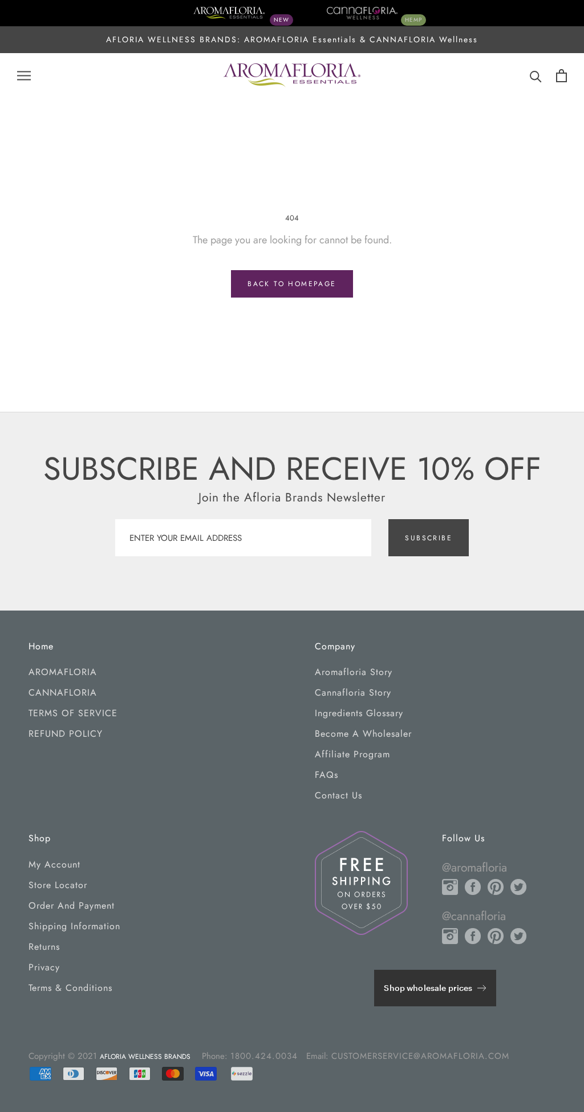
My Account (54, 864)
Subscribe (428, 538)
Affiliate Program (352, 754)
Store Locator (58, 885)
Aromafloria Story (353, 672)
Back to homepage (292, 284)
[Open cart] (561, 75)
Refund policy (66, 733)
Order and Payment (72, 905)
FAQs (326, 774)
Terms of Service (73, 713)
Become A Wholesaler (363, 733)
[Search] (536, 76)
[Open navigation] (24, 76)
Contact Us (338, 795)
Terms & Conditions (70, 987)
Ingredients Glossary (359, 713)
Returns (44, 946)
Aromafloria (63, 672)
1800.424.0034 (264, 1056)
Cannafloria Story (353, 692)
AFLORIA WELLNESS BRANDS (145, 1056)
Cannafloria (63, 692)
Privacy (44, 967)
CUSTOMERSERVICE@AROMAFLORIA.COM (420, 1056)
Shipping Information (74, 926)
